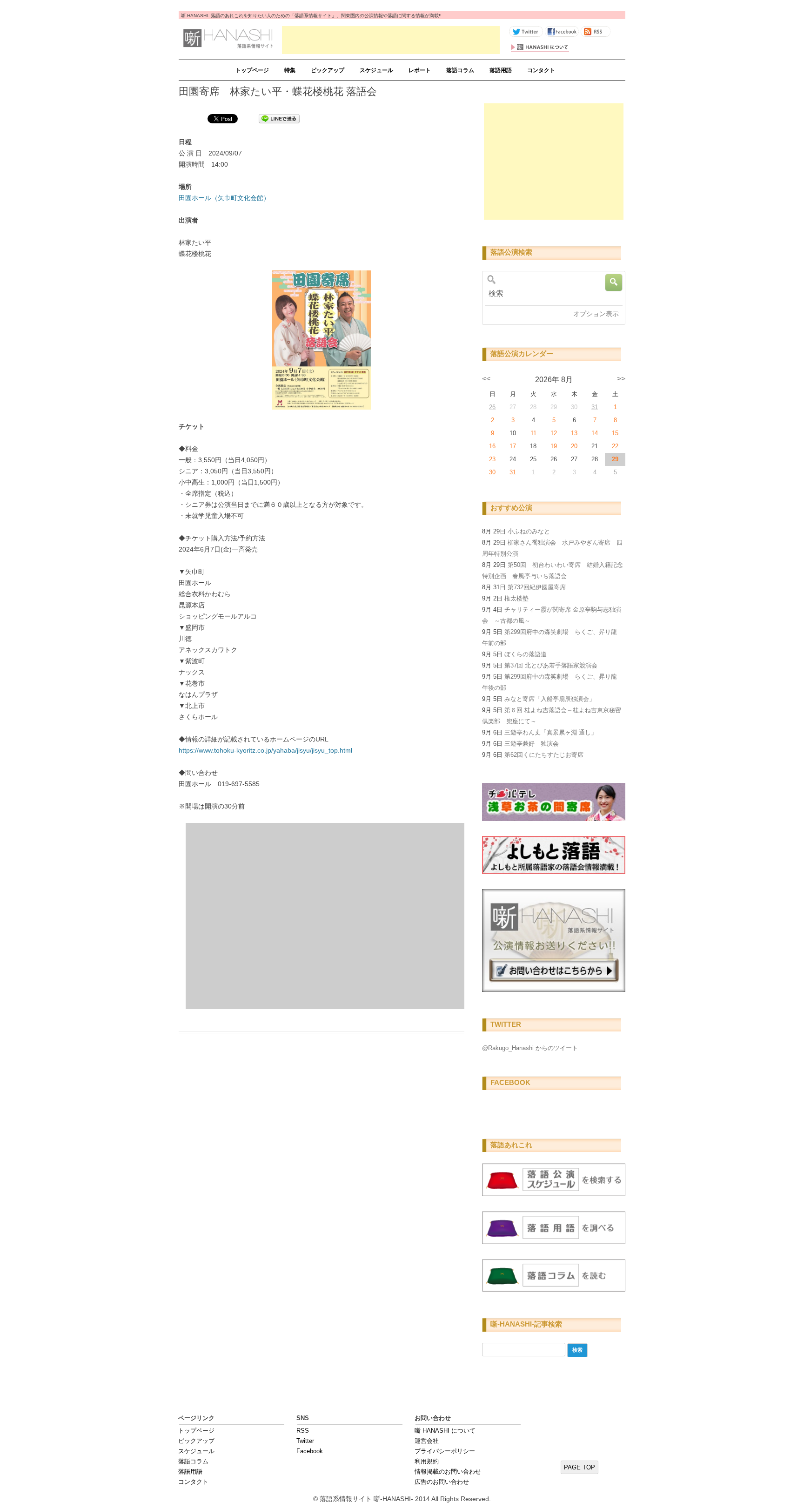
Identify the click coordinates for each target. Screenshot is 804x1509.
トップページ (252, 70)
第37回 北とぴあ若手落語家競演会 (550, 665)
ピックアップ (327, 70)
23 (492, 459)
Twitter (305, 1440)
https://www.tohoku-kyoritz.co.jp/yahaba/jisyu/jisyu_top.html (265, 750)
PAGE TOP (579, 1467)
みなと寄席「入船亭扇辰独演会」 (549, 698)
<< (486, 379)
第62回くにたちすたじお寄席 (543, 754)
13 (574, 433)
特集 (289, 70)
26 (492, 407)
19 (553, 446)
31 (594, 407)
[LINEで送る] (279, 118)
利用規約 (427, 1461)
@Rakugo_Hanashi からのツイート (530, 1047)
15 (615, 433)
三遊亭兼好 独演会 (531, 743)
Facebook (309, 1451)
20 (574, 446)
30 (492, 472)
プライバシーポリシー (445, 1451)
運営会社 (427, 1440)
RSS (302, 1430)
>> (621, 379)
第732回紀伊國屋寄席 (537, 587)
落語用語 (500, 70)
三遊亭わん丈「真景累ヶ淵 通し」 (550, 732)
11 (533, 433)
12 (553, 433)
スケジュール (376, 70)
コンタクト (541, 70)
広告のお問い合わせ (442, 1481)
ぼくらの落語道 (525, 654)
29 (615, 459)
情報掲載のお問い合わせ (448, 1471)
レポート (420, 70)
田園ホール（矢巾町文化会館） (224, 198)
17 (512, 446)
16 (492, 446)
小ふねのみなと (529, 531)
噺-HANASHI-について (445, 1430)
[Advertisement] (391, 40)
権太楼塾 (516, 598)
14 (594, 433)
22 (615, 446)
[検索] (550, 293)
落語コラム (460, 70)
